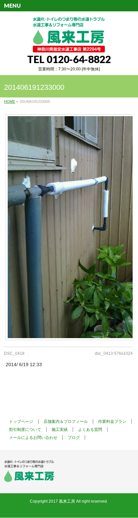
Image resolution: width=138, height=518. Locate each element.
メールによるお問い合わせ (33, 437)
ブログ (74, 437)
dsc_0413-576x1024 (114, 353)
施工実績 (60, 429)
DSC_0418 (14, 353)
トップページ (21, 421)
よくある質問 (90, 429)
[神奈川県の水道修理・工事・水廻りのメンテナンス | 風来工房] (69, 44)
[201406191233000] (68, 227)
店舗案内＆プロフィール (66, 421)
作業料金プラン (112, 421)
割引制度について (25, 429)
